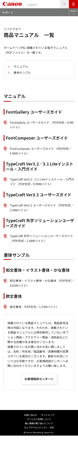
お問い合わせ (30, 414)
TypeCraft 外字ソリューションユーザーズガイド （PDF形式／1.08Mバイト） (41, 238)
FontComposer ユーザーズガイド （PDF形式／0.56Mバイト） (41, 150)
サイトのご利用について (39, 419)
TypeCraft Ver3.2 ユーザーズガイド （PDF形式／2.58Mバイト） (42, 207)
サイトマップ (47, 414)
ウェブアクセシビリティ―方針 (39, 427)
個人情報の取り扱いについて (39, 423)
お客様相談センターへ (39, 379)
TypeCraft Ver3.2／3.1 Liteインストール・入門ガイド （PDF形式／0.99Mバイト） (42, 181)
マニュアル (21, 66)
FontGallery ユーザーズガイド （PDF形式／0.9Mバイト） (41, 124)
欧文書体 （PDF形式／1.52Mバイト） (34, 307)
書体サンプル (22, 72)
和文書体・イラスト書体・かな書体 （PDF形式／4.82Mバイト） (42, 282)
